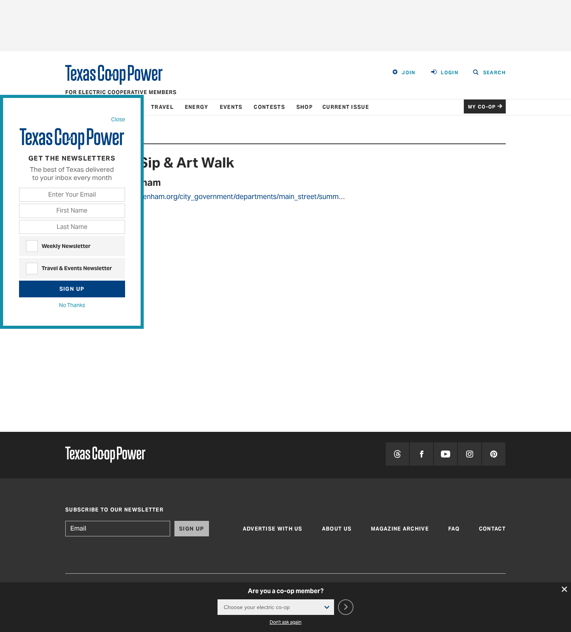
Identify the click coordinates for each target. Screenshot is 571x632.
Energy (197, 107)
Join (409, 72)
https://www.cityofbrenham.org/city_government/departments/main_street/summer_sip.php (225, 196)
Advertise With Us (273, 529)
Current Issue (345, 107)
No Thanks (72, 305)
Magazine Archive (400, 529)
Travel (162, 107)
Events (231, 107)
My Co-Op (482, 107)
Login (449, 72)
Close (118, 119)
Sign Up (72, 288)
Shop (304, 107)
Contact (492, 529)
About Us (337, 529)
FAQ (454, 529)
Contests (269, 107)
